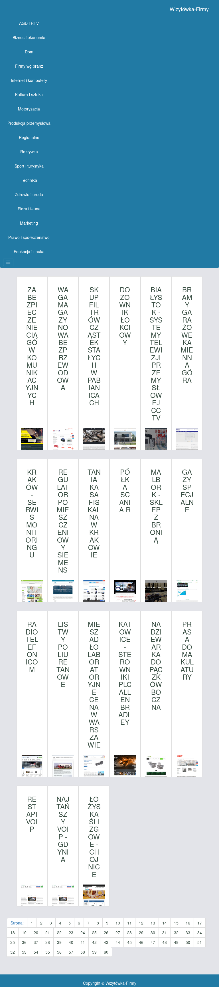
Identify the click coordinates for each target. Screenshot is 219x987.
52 (12, 952)
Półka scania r (125, 490)
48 (164, 942)
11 (129, 923)
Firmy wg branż (29, 66)
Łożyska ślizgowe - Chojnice (94, 836)
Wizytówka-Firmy (189, 9)
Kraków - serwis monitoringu (31, 513)
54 (36, 952)
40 (71, 942)
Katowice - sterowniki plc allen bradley (124, 673)
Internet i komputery (29, 80)
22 (59, 932)
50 (188, 942)
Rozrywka (29, 151)
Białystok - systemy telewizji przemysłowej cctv (156, 353)
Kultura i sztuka (29, 94)
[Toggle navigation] (8, 262)
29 (141, 932)
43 (106, 942)
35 (12, 942)
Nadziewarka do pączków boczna (156, 665)
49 (176, 942)
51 (199, 942)
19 (24, 932)
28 (129, 932)
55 (47, 952)
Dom (29, 52)
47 (153, 942)
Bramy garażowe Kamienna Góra (187, 335)
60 (106, 952)
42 (94, 942)
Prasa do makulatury (187, 650)
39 (59, 942)
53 (24, 952)
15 (176, 923)
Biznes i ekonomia (29, 37)
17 (199, 923)
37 (36, 942)
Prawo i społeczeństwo (29, 237)
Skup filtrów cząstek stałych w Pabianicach (94, 346)
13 (153, 923)
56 (59, 952)
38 (47, 942)
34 (199, 932)
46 (141, 942)
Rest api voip (32, 814)
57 (71, 952)
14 (164, 923)
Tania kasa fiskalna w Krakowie (94, 513)
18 (12, 932)
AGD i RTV (29, 23)
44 (117, 942)
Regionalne (29, 137)
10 (117, 923)
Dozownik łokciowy (125, 316)
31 (164, 932)
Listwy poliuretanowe (63, 654)
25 (94, 932)
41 (82, 942)
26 (106, 932)
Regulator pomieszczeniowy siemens (63, 520)
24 (82, 932)
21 (47, 932)
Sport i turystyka (29, 166)
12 (141, 923)
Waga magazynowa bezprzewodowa (63, 338)
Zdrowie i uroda (29, 194)
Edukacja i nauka (29, 251)
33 (188, 932)
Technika (29, 180)
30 (153, 932)
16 (188, 923)
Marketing (29, 223)
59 (94, 952)
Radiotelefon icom (32, 646)
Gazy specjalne (187, 490)
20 (36, 932)
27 (117, 932)
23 (71, 932)
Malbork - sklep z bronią (156, 505)
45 (129, 942)
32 (176, 932)
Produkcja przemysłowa (28, 123)
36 (24, 942)
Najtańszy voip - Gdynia (63, 829)
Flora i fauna (29, 208)
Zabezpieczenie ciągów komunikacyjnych (31, 346)
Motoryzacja (29, 109)
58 (82, 952)
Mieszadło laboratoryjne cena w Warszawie (94, 684)
